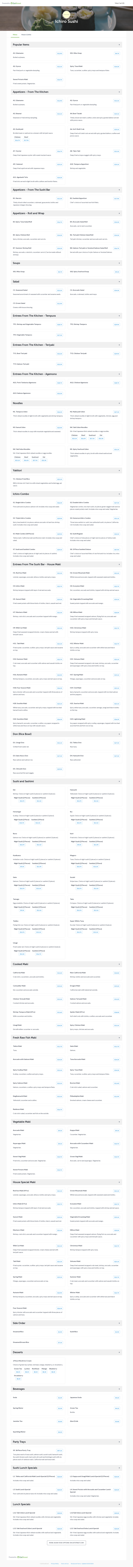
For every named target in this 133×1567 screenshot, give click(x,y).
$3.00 (60, 1421)
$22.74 (59, 586)
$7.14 (60, 1342)
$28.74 (59, 324)
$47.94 (116, 550)
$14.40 (116, 973)
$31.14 (116, 449)
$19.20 (59, 986)
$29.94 (116, 324)
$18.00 (116, 1012)
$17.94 (26, 140)
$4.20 (117, 1398)
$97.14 (59, 1451)
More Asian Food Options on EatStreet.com (66, 1543)
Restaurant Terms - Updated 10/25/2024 (82, 1563)
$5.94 (60, 1332)
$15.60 (59, 1012)
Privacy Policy (55, 1563)
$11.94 (59, 303)
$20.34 (116, 612)
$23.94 (59, 428)
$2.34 (60, 1398)
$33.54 (116, 534)
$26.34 (59, 412)
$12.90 (59, 53)
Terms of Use (65, 1563)
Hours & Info (26, 35)
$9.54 (117, 272)
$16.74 (17, 140)
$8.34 (18, 1372)
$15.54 (116, 151)
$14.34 (116, 66)
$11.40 (116, 1083)
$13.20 (59, 973)
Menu (15, 35)
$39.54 (59, 550)
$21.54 (59, 573)
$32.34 (59, 354)
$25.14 (74, 438)
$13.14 (59, 66)
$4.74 (117, 53)
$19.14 (116, 114)
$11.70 (59, 1046)
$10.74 (59, 80)
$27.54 (59, 335)
